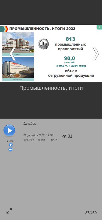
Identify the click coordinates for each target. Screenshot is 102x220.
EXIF (54, 139)
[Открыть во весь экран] (9, 211)
